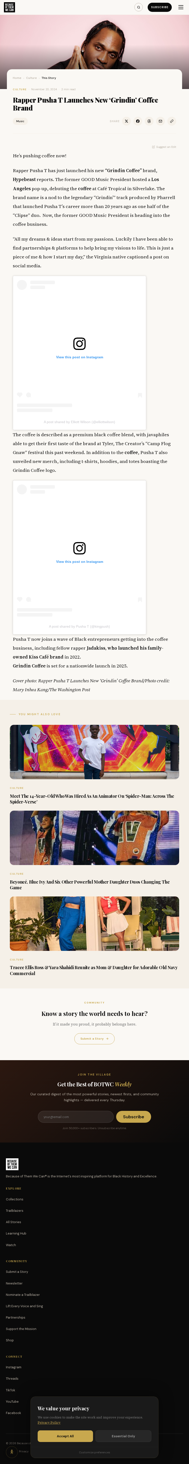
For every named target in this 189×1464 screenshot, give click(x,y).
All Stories (13, 1222)
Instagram (13, 1367)
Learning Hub (16, 1233)
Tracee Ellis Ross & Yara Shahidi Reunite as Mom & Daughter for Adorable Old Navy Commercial (93, 970)
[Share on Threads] (149, 121)
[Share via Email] (160, 121)
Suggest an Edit (166, 147)
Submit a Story (94, 1039)
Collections (14, 1199)
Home (17, 78)
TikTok (10, 1390)
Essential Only (123, 1436)
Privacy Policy (49, 1422)
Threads (12, 1378)
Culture (31, 78)
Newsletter (14, 1283)
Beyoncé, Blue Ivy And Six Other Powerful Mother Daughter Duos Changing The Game (90, 885)
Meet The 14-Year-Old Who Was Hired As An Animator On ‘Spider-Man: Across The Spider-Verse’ (92, 799)
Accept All (65, 1436)
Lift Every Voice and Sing (24, 1306)
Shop (10, 1340)
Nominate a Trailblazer (23, 1295)
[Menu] (181, 7)
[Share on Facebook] (137, 121)
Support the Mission (21, 1329)
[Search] (138, 7)
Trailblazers (14, 1211)
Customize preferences (94, 1452)
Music (20, 121)
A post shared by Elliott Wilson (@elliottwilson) (79, 422)
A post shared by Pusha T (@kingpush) (79, 626)
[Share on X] (126, 121)
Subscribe (159, 7)
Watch (11, 1245)
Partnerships (15, 1317)
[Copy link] (171, 121)
